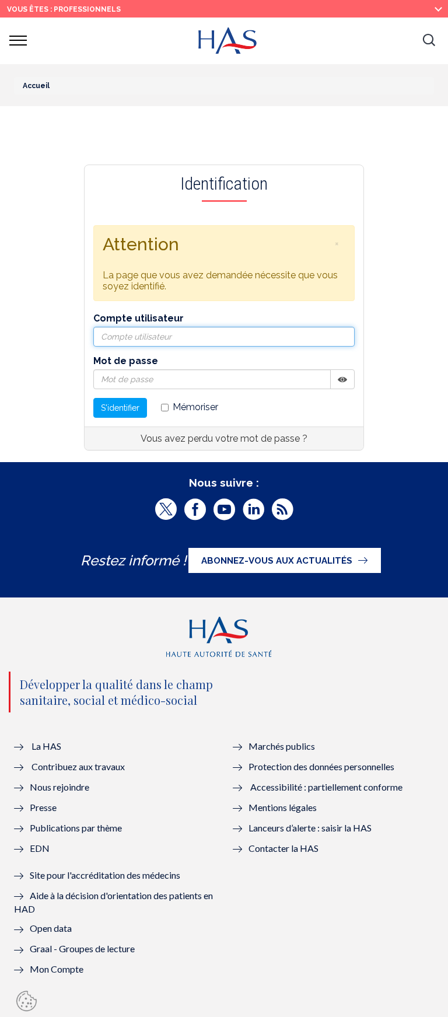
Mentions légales (283, 807)
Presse (43, 807)
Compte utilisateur (138, 318)
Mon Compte (56, 968)
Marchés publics (283, 746)
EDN (40, 848)
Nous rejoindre (59, 786)
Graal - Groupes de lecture (82, 948)
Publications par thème (76, 827)
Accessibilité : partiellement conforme (326, 786)
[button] (429, 41)
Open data (51, 928)
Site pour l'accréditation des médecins (105, 874)
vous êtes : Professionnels (64, 9)
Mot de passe (125, 360)
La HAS (46, 746)
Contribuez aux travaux (78, 766)
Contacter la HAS (283, 848)
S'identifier (120, 408)
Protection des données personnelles (321, 766)
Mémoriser (195, 407)
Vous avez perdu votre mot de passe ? (224, 438)
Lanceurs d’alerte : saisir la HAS (310, 827)
